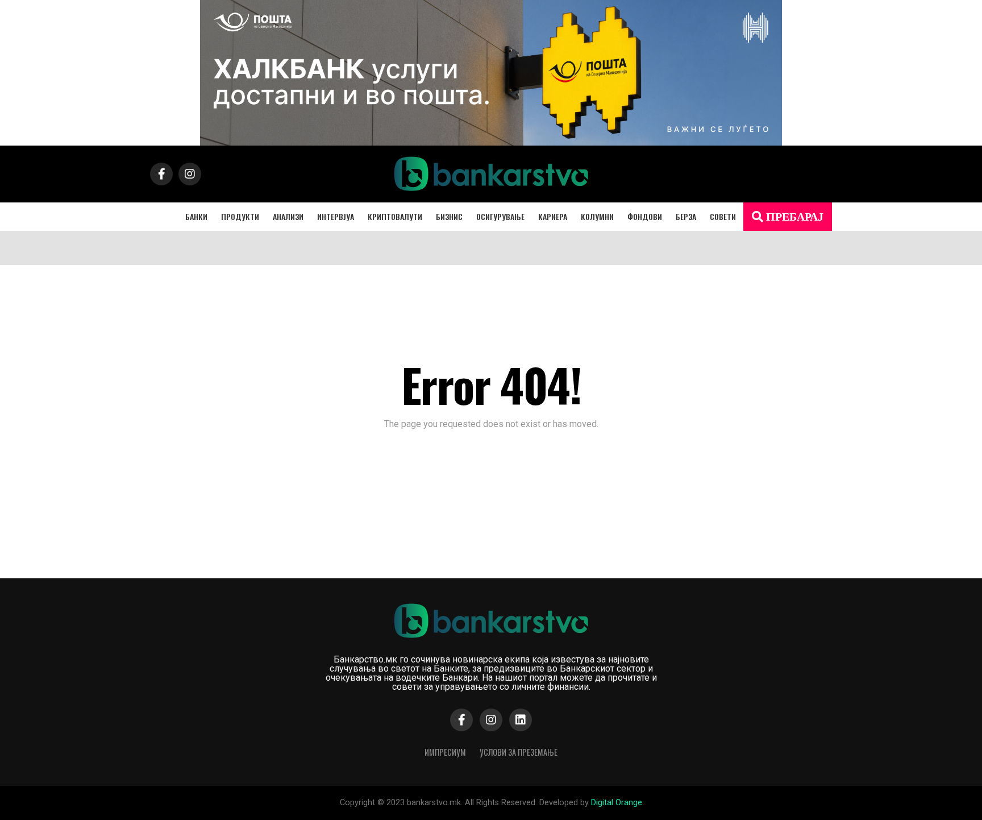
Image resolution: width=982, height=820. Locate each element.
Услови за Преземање (518, 752)
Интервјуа (335, 216)
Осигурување (500, 216)
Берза (686, 216)
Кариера (552, 216)
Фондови (644, 216)
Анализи (288, 216)
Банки (196, 216)
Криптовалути (395, 216)
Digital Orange (616, 802)
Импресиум (445, 752)
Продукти (240, 216)
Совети (723, 216)
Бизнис (449, 216)
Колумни (597, 216)
